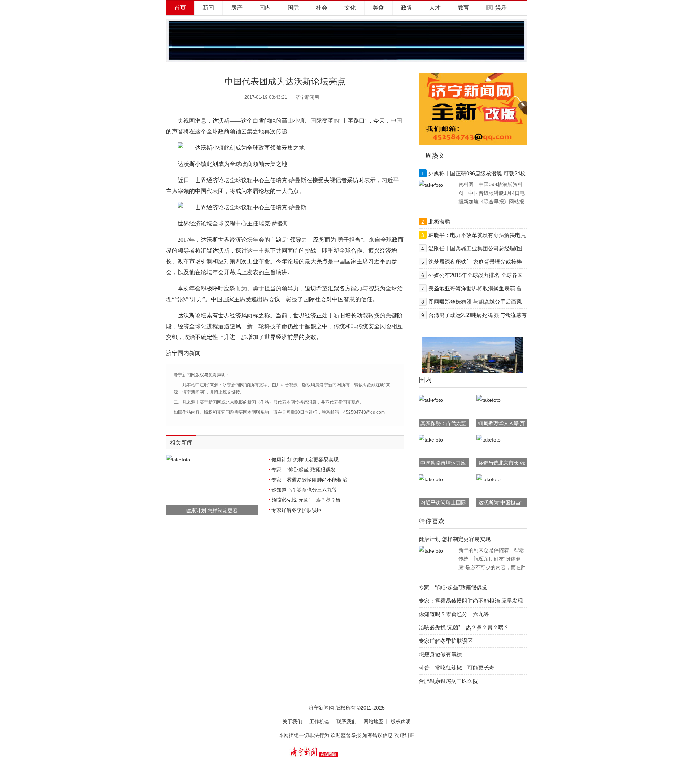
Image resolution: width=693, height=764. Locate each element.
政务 (407, 8)
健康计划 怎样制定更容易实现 (305, 459)
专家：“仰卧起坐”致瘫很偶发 (303, 470)
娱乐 (501, 8)
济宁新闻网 (307, 97)
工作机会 (319, 721)
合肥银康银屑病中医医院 (448, 681)
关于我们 (292, 721)
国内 (265, 8)
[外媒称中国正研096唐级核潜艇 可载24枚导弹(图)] (431, 185)
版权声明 (401, 721)
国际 (293, 8)
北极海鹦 (439, 222)
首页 (180, 8)
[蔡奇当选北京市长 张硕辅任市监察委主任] (488, 440)
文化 (350, 8)
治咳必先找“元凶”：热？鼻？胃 (306, 500)
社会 (321, 8)
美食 (378, 8)
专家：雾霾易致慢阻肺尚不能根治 (309, 480)
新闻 (208, 8)
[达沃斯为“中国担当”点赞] (488, 479)
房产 (237, 8)
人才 (435, 8)
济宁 (172, 353)
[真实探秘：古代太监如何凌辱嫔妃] (431, 400)
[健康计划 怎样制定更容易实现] (431, 551)
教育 (463, 8)
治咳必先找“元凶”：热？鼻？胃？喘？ (464, 627)
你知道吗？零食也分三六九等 (304, 490)
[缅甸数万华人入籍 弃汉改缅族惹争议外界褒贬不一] (488, 400)
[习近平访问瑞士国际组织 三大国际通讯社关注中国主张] (431, 479)
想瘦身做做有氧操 (440, 654)
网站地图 (373, 721)
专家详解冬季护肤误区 (296, 510)
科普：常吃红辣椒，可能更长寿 (456, 667)
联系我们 (346, 721)
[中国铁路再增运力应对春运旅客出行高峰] (431, 440)
